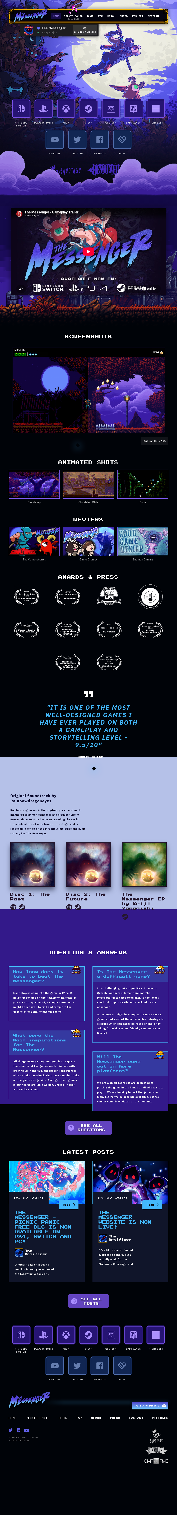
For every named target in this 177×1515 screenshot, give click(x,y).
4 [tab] (93, 445)
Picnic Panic (73, 17)
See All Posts (91, 1301)
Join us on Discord (85, 32)
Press (124, 16)
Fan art (137, 16)
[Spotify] (13, 907)
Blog (90, 16)
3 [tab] (88, 445)
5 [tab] (99, 445)
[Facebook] (18, 1430)
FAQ (100, 16)
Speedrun (154, 16)
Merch (111, 16)
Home (56, 16)
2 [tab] (83, 445)
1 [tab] (77, 445)
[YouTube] (26, 1430)
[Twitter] (11, 1430)
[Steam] (22, 907)
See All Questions (91, 1127)
